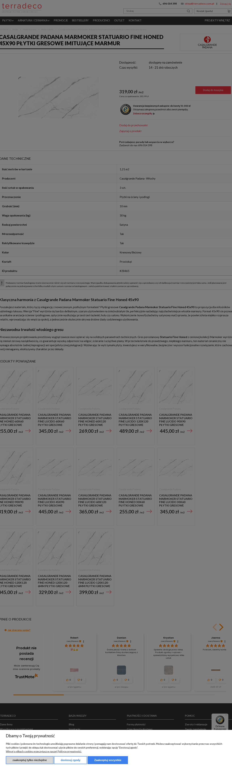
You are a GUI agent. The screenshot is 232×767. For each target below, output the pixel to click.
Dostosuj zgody (70, 760)
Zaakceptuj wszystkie (107, 760)
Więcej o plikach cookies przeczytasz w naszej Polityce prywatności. (44, 751)
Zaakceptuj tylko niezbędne (30, 760)
